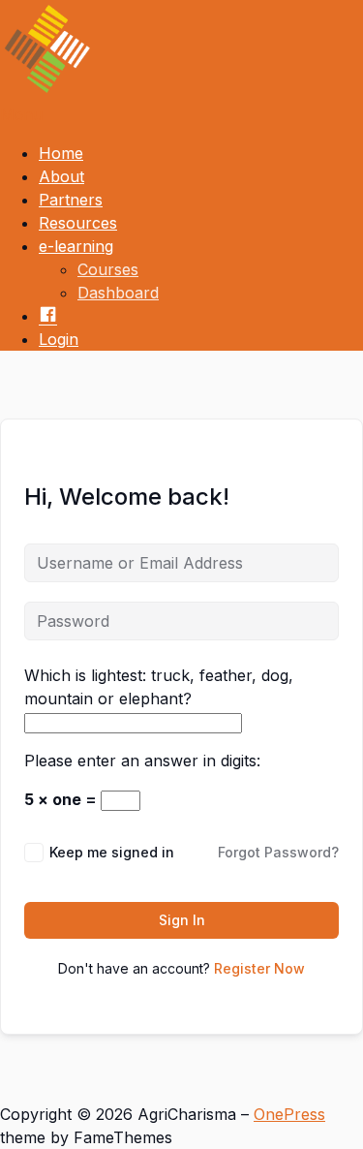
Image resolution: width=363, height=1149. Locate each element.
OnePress (289, 1114)
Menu (21, 114)
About (61, 176)
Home (61, 153)
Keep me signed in (111, 852)
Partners (71, 199)
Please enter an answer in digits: (142, 760)
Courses (107, 269)
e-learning (76, 246)
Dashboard (118, 292)
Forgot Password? (278, 852)
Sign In (182, 920)
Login (58, 339)
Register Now (259, 968)
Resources (78, 223)
